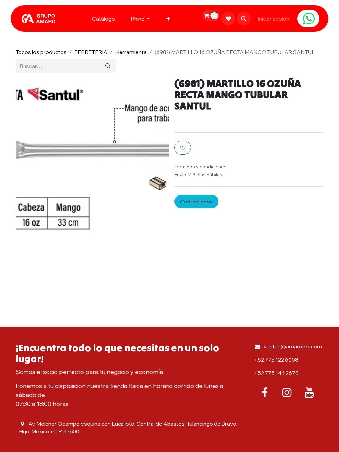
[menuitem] (103, 18)
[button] (244, 18)
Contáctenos (196, 201)
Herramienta (131, 52)
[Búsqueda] (108, 66)
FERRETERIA (90, 52)
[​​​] (308, 18)
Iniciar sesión (273, 18)
